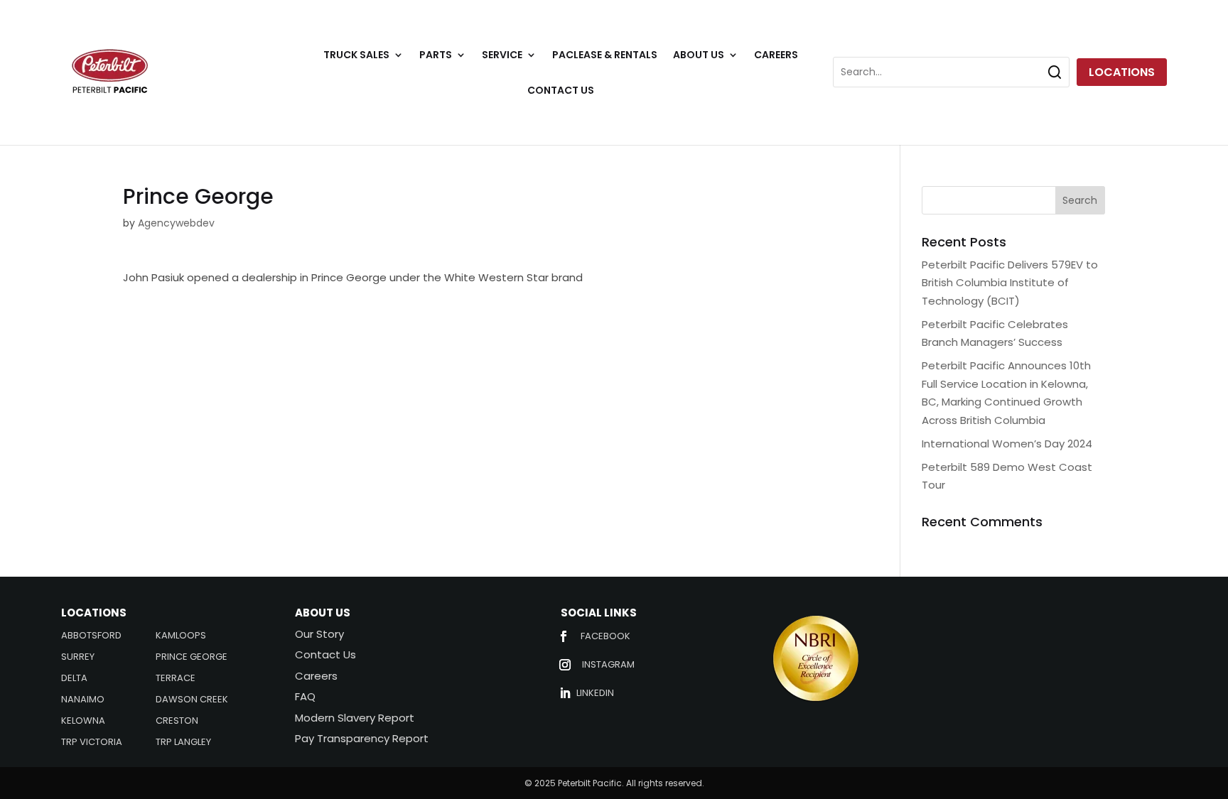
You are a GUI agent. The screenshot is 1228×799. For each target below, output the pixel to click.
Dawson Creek (192, 700)
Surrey (78, 657)
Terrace (175, 679)
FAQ (305, 696)
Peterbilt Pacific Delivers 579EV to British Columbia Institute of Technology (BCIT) (1010, 282)
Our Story (319, 633)
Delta (74, 679)
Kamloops (181, 636)
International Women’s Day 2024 (1007, 443)
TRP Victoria (91, 743)
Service (502, 56)
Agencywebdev (176, 223)
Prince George (191, 657)
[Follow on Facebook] (563, 636)
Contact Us (560, 91)
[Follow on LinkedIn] (565, 693)
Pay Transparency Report (362, 738)
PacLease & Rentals (604, 56)
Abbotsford (91, 636)
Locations (1122, 72)
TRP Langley (183, 743)
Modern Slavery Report (354, 717)
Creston (177, 721)
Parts (435, 56)
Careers (776, 56)
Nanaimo (82, 700)
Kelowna (83, 721)
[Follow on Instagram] (565, 664)
